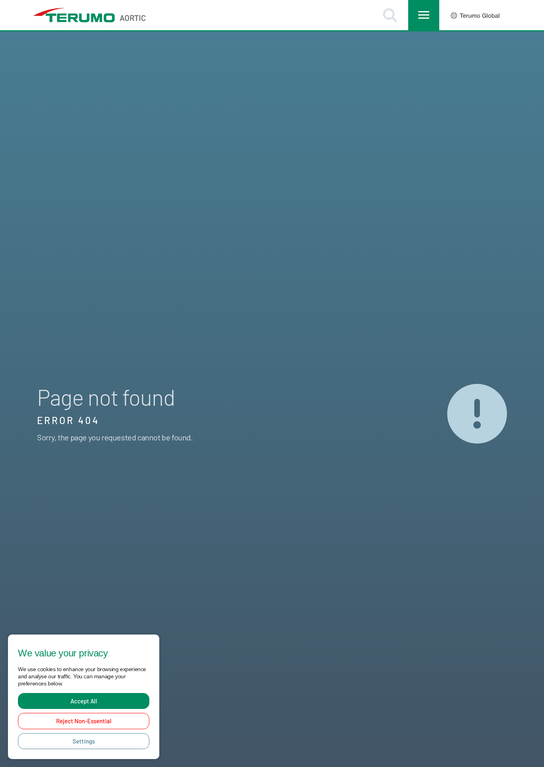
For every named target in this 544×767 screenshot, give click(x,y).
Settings (83, 741)
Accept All (83, 701)
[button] (390, 15)
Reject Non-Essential (84, 720)
